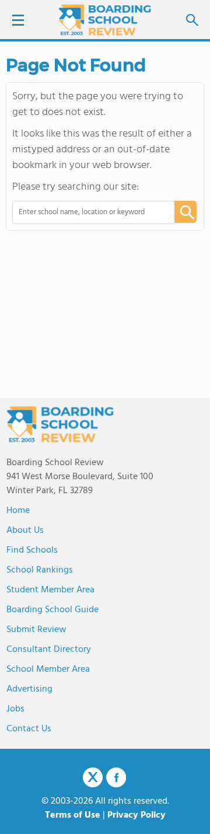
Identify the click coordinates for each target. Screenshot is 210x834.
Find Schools (32, 550)
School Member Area (48, 669)
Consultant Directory (48, 650)
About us (25, 531)
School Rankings (39, 570)
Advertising (29, 689)
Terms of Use (72, 815)
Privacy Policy (136, 815)
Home (18, 511)
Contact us (28, 729)
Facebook (116, 777)
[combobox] (85, 212)
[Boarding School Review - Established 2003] (105, 20)
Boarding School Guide (52, 610)
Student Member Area (50, 590)
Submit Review (36, 630)
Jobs (15, 709)
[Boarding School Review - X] (93, 777)
